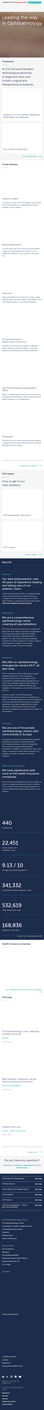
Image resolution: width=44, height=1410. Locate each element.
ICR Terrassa (9, 547)
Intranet (5, 1398)
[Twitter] (7, 1377)
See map (38, 1178)
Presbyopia (7, 436)
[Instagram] (11, 1377)
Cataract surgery (10, 198)
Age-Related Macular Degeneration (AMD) (19, 389)
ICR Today (6, 1264)
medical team (21, 1168)
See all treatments (30, 156)
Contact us (7, 1165)
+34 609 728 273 (8, 2)
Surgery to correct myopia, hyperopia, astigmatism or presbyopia (21, 115)
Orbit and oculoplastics (11, 1086)
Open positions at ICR (11, 1261)
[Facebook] (16, 1377)
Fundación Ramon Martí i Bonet (14, 1258)
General (5, 1038)
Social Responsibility (10, 1255)
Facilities (5, 1232)
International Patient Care (12, 1366)
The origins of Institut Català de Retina (17, 1226)
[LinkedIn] (3, 1377)
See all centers (31, 554)
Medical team (7, 1235)
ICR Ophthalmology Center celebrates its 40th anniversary (20, 1032)
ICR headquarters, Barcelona (17, 515)
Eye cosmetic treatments (15, 149)
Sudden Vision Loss (11, 1127)
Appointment (36, 2)
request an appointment (24, 1165)
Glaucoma (7, 293)
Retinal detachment (11, 244)
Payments (6, 1363)
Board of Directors (9, 1238)
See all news (32, 1152)
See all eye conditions (28, 466)
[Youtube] (20, 1377)
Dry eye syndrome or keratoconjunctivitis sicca (14, 340)
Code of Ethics (7, 1404)
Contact (5, 1360)
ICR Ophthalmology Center (13, 1223)
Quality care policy (8, 1401)
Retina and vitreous (18, 1131)
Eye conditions (8, 1249)
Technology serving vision (12, 1229)
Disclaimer (6, 1393)
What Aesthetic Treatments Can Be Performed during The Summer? (19, 1080)
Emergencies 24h (21, 2)
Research (5, 1252)
